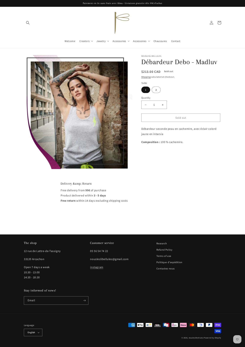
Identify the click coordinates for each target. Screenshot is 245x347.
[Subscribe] (84, 300)
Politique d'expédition (169, 262)
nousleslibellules (196, 338)
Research (161, 243)
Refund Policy (164, 249)
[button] (28, 23)
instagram (96, 267)
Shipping (146, 76)
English (31, 332)
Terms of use (163, 256)
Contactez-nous (165, 268)
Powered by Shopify (212, 338)
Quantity (145, 97)
